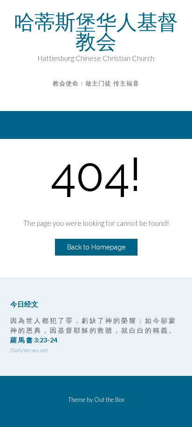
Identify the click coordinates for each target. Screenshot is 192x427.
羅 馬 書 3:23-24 (33, 340)
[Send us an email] (89, 97)
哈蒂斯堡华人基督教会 (96, 31)
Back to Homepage (96, 247)
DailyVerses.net (29, 350)
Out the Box (109, 399)
